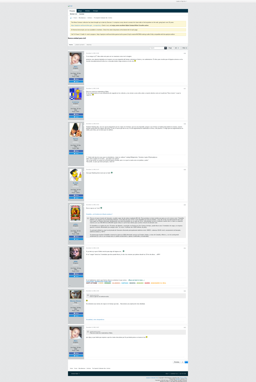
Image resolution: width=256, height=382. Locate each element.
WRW (75, 261)
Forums (72, 11)
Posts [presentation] (71, 44)
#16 (185, 53)
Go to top (183, 373)
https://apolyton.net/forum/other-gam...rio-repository (86, 25)
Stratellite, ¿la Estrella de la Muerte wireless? (99, 214)
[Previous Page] (178, 48)
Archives (90, 17)
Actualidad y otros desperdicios (95, 319)
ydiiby (76, 224)
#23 (185, 327)
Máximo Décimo (75, 301)
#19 (185, 169)
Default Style (74, 373)
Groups (95, 11)
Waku (76, 67)
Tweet (76, 81)
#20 (185, 205)
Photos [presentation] (89, 44)
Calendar (81, 14)
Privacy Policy (183, 377)
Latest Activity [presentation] (79, 44)
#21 (185, 248)
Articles (87, 11)
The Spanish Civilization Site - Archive (103, 17)
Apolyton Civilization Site (152, 377)
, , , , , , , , (126, 283)
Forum (75, 17)
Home (71, 368)
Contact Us (174, 373)
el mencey (75, 102)
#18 (185, 124)
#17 (185, 88)
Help (167, 373)
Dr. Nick (75, 183)
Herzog (75, 138)
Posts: (74, 76)
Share (77, 79)
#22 (185, 291)
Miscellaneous (82, 17)
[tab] (71, 44)
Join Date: (73, 73)
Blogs (80, 11)
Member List (73, 14)
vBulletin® (178, 379)
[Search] (165, 48)
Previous (176, 362)
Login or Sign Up (181, 1)
